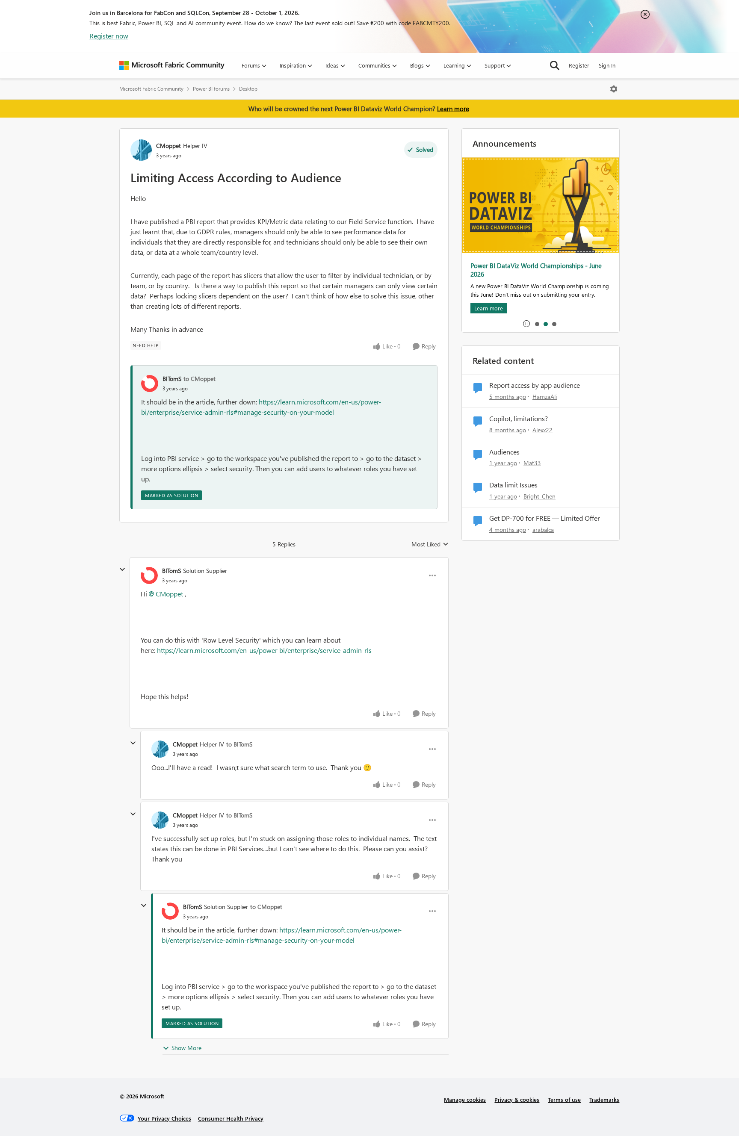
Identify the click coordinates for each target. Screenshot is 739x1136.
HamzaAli (544, 396)
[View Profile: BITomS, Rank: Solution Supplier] (149, 575)
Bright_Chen (539, 496)
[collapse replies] (122, 569)
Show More (186, 1048)
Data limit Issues (513, 485)
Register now (108, 35)
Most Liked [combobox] (430, 544)
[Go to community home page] (172, 65)
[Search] (555, 65)
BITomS (172, 379)
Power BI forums (211, 89)
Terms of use (564, 1099)
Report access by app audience (534, 385)
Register (579, 65)
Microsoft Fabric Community (151, 89)
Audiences (504, 452)
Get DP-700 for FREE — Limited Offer (544, 518)
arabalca (543, 529)
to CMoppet (199, 379)
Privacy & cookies (516, 1099)
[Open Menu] (614, 89)
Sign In (607, 65)
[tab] (536, 323)
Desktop (248, 89)
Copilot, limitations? (518, 418)
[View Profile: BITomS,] (149, 383)
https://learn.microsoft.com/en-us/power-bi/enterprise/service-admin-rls (264, 650)
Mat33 (532, 463)
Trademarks (604, 1099)
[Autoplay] (526, 323)
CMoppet (168, 146)
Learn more (453, 108)
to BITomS (239, 744)
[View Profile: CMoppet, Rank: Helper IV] (141, 150)
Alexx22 (542, 430)
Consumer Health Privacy (230, 1118)
